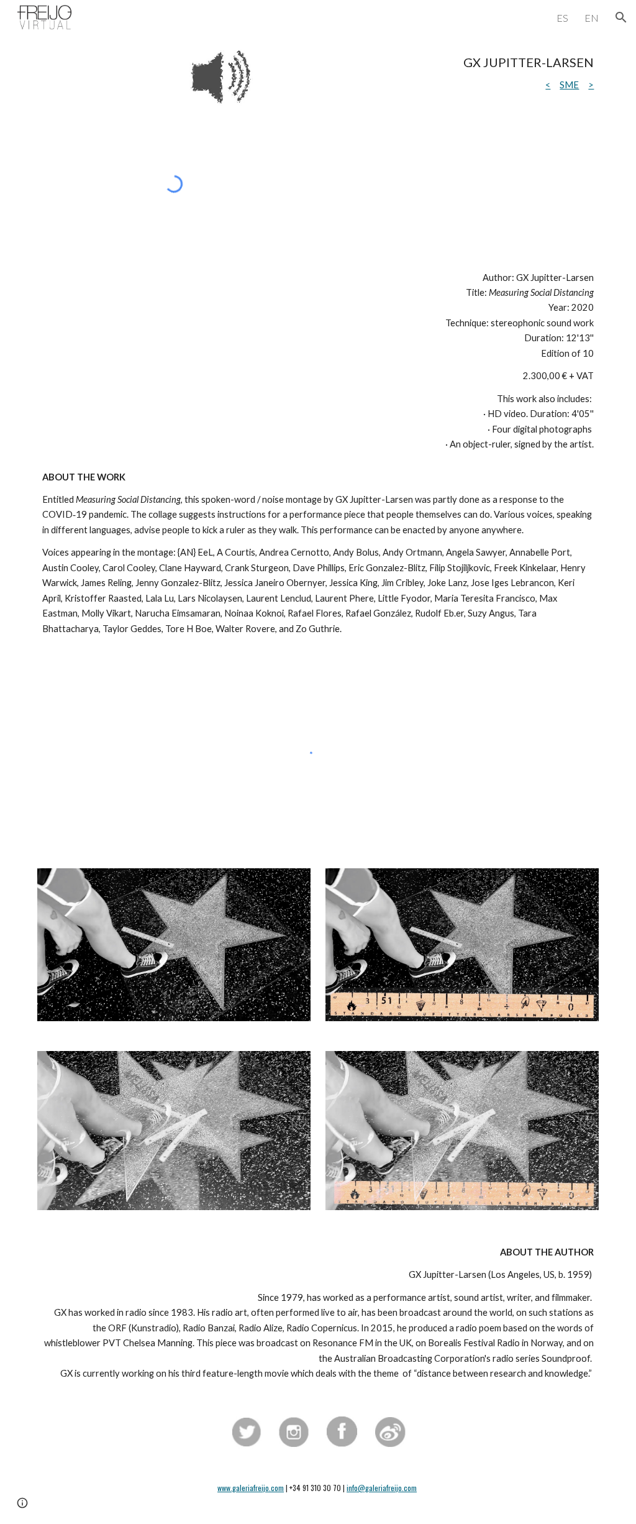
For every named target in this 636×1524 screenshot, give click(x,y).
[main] (438, 74)
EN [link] (591, 18)
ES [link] (562, 18)
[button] (621, 17)
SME (569, 85)
